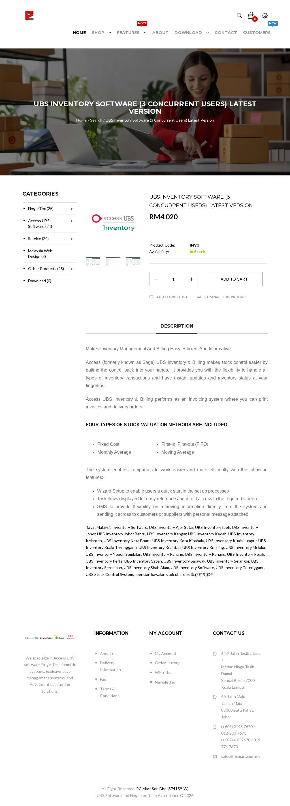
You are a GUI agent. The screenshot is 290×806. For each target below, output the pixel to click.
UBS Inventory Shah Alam (146, 567)
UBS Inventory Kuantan (159, 547)
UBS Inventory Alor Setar (171, 527)
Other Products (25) (46, 268)
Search (96, 120)
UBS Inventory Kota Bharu (127, 540)
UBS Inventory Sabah (143, 561)
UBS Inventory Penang (205, 554)
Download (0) (39, 280)
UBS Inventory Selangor (228, 561)
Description (177, 326)
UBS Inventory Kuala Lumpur (231, 540)
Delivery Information (110, 666)
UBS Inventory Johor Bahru (121, 533)
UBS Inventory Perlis (104, 561)
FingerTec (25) (41, 208)
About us (108, 653)
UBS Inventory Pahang (163, 554)
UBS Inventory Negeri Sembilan (113, 554)
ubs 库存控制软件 (198, 574)
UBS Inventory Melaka (245, 547)
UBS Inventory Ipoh (212, 527)
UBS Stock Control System (109, 574)
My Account (165, 653)
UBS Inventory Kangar (166, 533)
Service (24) (38, 238)
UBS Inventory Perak (245, 554)
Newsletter (165, 682)
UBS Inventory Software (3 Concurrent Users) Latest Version (160, 120)
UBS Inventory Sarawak (184, 561)
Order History (167, 662)
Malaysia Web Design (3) (40, 253)
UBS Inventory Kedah (207, 533)
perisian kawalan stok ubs (159, 574)
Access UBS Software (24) (40, 223)
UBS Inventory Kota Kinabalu (178, 540)
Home (81, 120)
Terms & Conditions (110, 692)
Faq (103, 679)
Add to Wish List (172, 297)
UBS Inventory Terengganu (240, 567)
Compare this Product (226, 297)
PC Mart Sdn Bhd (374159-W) (162, 788)
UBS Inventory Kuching (203, 547)
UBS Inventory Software (192, 567)
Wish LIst (163, 672)
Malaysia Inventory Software (122, 527)
